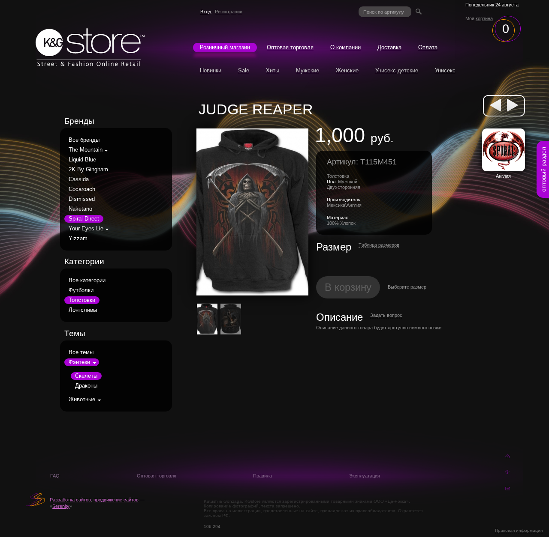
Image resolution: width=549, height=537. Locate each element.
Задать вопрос (386, 315)
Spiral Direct (84, 219)
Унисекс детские (396, 71)
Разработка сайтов (70, 499)
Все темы (81, 352)
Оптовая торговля (290, 48)
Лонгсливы (83, 310)
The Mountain (86, 150)
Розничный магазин (225, 48)
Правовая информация (519, 530)
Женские (347, 71)
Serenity (60, 506)
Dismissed (82, 199)
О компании (345, 48)
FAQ (55, 475)
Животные (82, 400)
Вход (205, 11)
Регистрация (228, 11)
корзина (484, 18)
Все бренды (84, 140)
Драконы (86, 386)
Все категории (87, 280)
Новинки (210, 71)
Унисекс (445, 71)
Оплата (427, 48)
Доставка (389, 48)
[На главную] (90, 63)
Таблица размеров (379, 245)
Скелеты (86, 376)
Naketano (80, 209)
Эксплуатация (364, 475)
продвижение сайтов (116, 499)
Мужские (307, 71)
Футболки (81, 290)
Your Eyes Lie (86, 229)
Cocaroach (82, 189)
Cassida (79, 179)
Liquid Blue (82, 160)
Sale (243, 71)
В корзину (348, 287)
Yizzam (78, 239)
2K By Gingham (88, 170)
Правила (262, 475)
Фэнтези (79, 362)
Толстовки (82, 300)
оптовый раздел (543, 169)
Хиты (272, 71)
